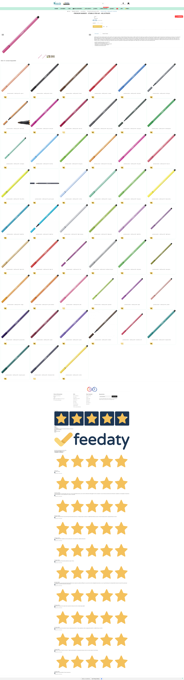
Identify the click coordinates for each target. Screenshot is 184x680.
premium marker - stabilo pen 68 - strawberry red (132, 339)
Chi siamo (75, 397)
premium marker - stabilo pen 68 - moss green (161, 269)
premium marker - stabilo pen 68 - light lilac (132, 234)
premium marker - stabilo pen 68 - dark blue (132, 93)
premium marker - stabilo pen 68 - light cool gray (73, 234)
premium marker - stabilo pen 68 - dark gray (161, 93)
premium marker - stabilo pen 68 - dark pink (44, 128)
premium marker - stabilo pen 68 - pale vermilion (44, 304)
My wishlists (88, 402)
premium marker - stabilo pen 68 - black (44, 93)
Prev (3, 35)
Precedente (56, 452)
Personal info (88, 395)
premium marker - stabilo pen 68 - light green (103, 234)
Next (90, 35)
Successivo (61, 452)
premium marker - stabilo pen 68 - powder (161, 304)
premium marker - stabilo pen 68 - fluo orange (103, 163)
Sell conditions (75, 395)
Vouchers (87, 401)
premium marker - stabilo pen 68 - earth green (132, 128)
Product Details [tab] (105, 33)
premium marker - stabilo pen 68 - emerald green (161, 128)
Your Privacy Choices (96, 678)
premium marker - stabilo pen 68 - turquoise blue (161, 339)
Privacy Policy (75, 404)
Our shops (75, 402)
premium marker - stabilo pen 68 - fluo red (161, 163)
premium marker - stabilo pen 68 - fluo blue (44, 163)
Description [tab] (97, 33)
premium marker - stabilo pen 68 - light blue (15, 234)
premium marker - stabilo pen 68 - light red (44, 269)
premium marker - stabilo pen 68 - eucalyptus (15, 163)
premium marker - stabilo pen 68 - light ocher (15, 269)
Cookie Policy (75, 405)
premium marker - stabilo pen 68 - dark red (73, 128)
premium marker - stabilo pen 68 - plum (132, 304)
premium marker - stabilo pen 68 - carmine (103, 93)
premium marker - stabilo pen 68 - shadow (103, 339)
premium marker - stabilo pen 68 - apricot (15, 93)
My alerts (87, 404)
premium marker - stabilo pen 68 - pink (73, 304)
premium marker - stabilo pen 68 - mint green (132, 269)
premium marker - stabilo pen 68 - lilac (73, 269)
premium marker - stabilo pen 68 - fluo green (73, 163)
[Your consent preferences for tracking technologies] (182, 678)
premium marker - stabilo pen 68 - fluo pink (132, 163)
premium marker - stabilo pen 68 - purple (44, 339)
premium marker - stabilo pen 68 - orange (15, 304)
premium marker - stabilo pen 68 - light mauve (161, 234)
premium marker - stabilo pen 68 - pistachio (102, 304)
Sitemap (74, 401)
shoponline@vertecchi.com (59, 398)
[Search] (102, 3)
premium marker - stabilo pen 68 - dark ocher (15, 128)
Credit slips (88, 398)
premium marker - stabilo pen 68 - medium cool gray (103, 269)
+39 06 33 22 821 (58, 400)
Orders (87, 397)
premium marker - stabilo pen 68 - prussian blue (15, 339)
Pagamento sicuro (76, 398)
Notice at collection (86, 678)
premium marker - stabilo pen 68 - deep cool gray (103, 128)
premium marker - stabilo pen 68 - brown (74, 93)
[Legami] (117, 8)
